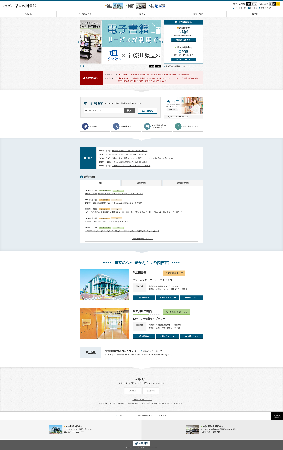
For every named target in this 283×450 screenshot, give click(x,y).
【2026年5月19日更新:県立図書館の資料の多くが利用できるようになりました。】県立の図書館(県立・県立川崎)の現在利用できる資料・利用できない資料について (159, 79)
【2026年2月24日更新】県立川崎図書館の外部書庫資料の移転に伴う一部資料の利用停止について (157, 75)
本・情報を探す (84, 14)
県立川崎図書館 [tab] (183, 183)
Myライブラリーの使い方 (178, 117)
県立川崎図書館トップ (176, 312)
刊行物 (255, 14)
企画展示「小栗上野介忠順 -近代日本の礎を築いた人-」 (107, 221)
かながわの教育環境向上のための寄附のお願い (130, 162)
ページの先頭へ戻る (277, 416)
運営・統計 (198, 14)
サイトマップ (240, 8)
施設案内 (145, 297)
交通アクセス (266, 8)
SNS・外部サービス (146, 416)
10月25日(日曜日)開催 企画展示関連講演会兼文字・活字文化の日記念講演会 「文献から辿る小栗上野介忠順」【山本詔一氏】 (134, 212)
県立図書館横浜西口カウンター (178, 66)
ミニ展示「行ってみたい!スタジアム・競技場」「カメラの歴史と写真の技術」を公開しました (122, 231)
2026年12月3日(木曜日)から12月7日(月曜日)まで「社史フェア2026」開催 (114, 194)
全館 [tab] (100, 183)
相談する (141, 14)
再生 (152, 66)
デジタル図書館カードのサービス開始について (130, 154)
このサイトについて (125, 416)
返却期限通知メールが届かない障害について (129, 151)
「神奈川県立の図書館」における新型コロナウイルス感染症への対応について (142, 158)
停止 (158, 66)
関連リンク (163, 416)
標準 (248, 4)
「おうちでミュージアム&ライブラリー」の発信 (131, 166)
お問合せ (253, 8)
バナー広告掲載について (142, 400)
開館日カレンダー (185, 40)
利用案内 (28, 14)
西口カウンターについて (152, 351)
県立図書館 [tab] (141, 183)
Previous (78, 42)
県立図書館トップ (174, 273)
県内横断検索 (126, 126)
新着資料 (93, 126)
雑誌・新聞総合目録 (191, 126)
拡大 (254, 4)
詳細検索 (148, 111)
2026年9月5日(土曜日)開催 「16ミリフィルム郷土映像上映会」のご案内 (113, 203)
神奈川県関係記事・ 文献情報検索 (160, 126)
